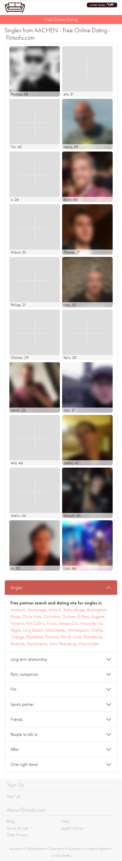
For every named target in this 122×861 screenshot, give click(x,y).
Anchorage (37, 610)
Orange (17, 637)
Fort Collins (35, 623)
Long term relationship (28, 659)
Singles (16, 588)
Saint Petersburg (62, 644)
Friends (16, 719)
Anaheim (17, 610)
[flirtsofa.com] (15, 8)
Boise (15, 616)
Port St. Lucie (71, 637)
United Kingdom (97, 848)
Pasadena (34, 637)
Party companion (24, 674)
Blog (11, 821)
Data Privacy (17, 835)
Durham (68, 616)
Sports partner (22, 704)
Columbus (51, 616)
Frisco (51, 623)
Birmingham (97, 610)
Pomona (51, 637)
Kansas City (68, 623)
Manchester (55, 630)
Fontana (17, 623)
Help (65, 821)
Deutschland (35, 848)
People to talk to (23, 734)
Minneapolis (78, 630)
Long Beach (33, 630)
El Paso (83, 616)
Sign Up (13, 796)
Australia (15, 848)
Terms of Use (17, 828)
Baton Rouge (74, 610)
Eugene (98, 616)
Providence (93, 637)
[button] (102, 5)
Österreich (56, 848)
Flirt (13, 689)
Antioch (55, 610)
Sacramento (37, 644)
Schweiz (74, 848)
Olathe (97, 630)
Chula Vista (31, 616)
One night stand (23, 764)
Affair (14, 749)
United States (61, 855)
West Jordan (88, 644)
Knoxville (88, 623)
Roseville (17, 644)
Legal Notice (72, 828)
